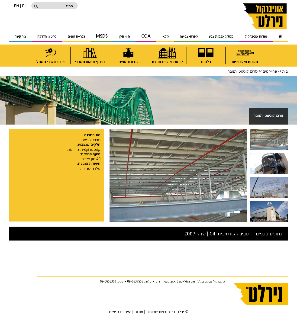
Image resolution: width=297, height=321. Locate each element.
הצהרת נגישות (120, 311)
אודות (138, 311)
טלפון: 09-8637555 (139, 281)
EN (16, 5)
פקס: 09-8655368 (111, 281)
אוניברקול (253, 16)
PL (24, 5)
